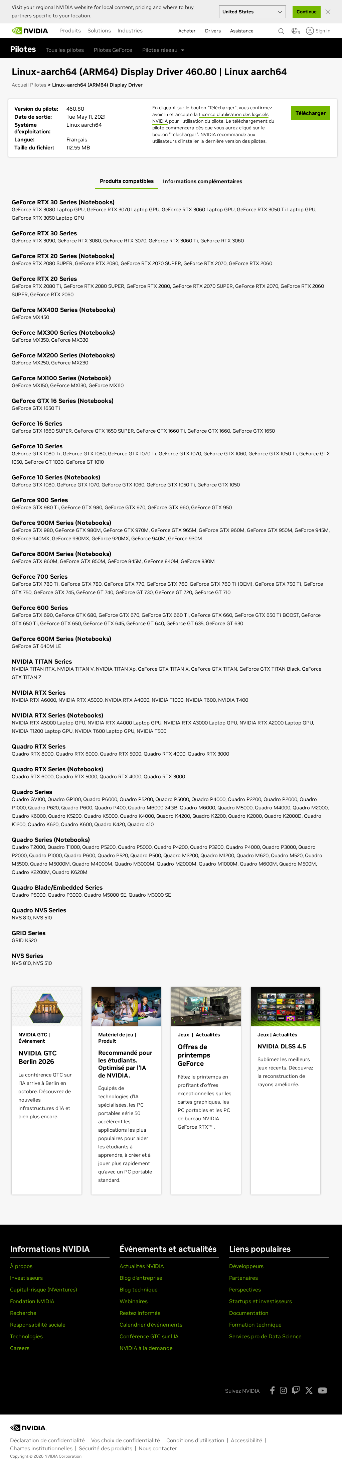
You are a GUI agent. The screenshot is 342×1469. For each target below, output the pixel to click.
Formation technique (255, 1324)
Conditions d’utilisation (195, 1440)
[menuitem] (70, 30)
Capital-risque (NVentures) (43, 1289)
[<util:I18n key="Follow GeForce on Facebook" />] (272, 1390)
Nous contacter (158, 1448)
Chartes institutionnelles (41, 1448)
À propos (21, 1266)
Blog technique (139, 1289)
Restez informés (140, 1313)
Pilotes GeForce (113, 49)
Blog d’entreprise (141, 1277)
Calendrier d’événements (151, 1324)
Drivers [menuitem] (213, 31)
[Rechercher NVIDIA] (282, 29)
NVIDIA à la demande (146, 1348)
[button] (295, 32)
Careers (19, 1348)
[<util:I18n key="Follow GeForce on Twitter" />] (309, 1390)
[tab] (126, 181)
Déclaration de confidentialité (47, 1440)
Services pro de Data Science (265, 1336)
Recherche (23, 1313)
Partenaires (243, 1277)
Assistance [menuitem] (241, 31)
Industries (130, 30)
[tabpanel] (171, 583)
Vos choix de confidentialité (125, 1440)
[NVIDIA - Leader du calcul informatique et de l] (30, 30)
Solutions (99, 30)
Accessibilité (246, 1440)
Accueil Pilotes (29, 85)
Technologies (26, 1336)
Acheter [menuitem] (187, 31)
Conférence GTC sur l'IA (149, 1336)
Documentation (249, 1313)
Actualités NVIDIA (142, 1266)
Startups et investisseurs (260, 1301)
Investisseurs (26, 1277)
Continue (307, 12)
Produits (70, 30)
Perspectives (245, 1289)
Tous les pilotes (65, 49)
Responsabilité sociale (37, 1324)
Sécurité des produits (105, 1448)
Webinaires (134, 1301)
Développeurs (246, 1266)
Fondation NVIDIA (32, 1301)
